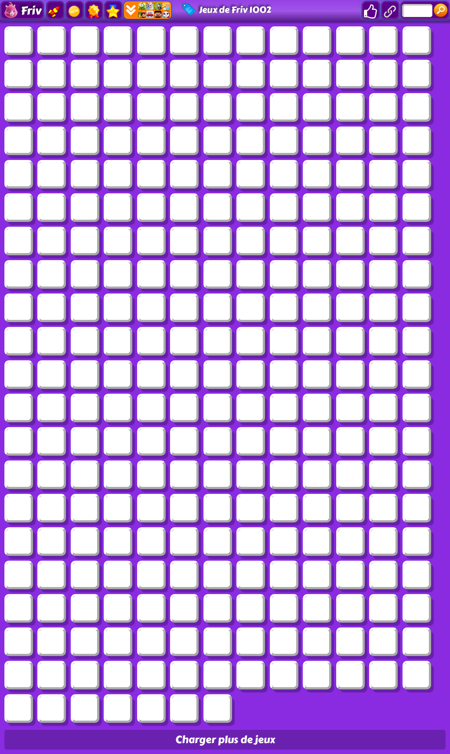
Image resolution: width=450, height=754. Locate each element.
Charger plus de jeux (225, 739)
